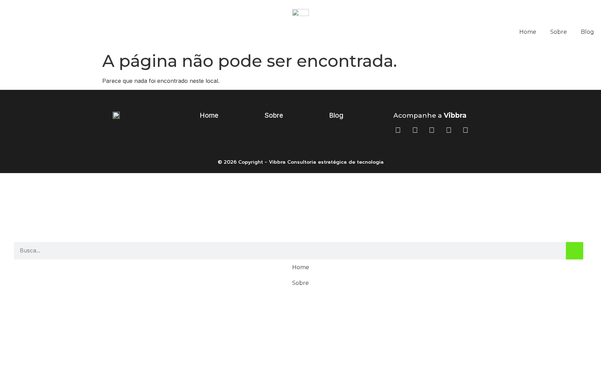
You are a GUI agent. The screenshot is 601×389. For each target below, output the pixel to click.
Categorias (300, 189)
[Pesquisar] (574, 250)
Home (527, 32)
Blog (587, 32)
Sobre (558, 32)
